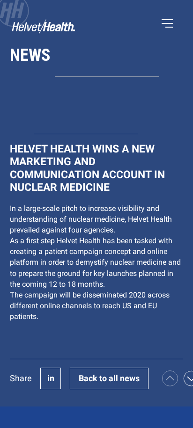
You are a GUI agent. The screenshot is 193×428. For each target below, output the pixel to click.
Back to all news (109, 378)
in (50, 378)
